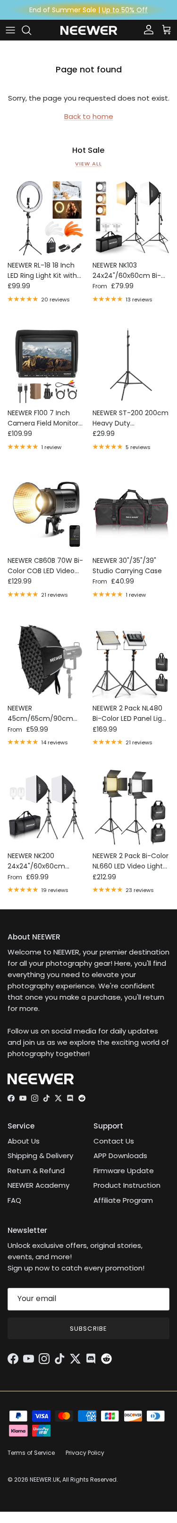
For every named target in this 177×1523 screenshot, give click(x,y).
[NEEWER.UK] (88, 30)
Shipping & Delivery (40, 1155)
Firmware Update (123, 1171)
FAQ (14, 1200)
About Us (24, 1141)
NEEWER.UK (45, 1480)
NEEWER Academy (38, 1185)
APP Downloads (120, 1155)
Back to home (88, 116)
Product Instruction (126, 1185)
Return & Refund (36, 1171)
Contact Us (113, 1141)
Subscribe (88, 1328)
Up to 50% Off (125, 10)
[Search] (31, 30)
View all (88, 163)
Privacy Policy (85, 1453)
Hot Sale (88, 150)
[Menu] (10, 30)
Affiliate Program (123, 1200)
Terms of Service (31, 1453)
